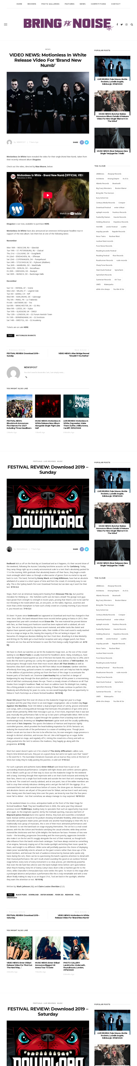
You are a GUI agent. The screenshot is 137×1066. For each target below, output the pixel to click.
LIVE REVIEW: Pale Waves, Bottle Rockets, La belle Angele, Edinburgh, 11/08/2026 (112, 81)
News (82, 4)
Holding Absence (103, 222)
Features (69, 4)
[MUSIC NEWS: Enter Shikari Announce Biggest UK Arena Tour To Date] (48, 947)
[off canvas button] (5, 24)
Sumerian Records (103, 279)
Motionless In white (26, 335)
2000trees (100, 174)
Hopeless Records (120, 222)
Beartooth (117, 183)
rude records (122, 260)
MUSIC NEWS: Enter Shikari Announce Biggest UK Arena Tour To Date (47, 965)
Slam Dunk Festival (103, 270)
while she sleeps (103, 289)
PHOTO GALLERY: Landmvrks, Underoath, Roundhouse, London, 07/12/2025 (74, 966)
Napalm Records (118, 231)
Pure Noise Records (104, 246)
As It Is (125, 178)
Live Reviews (50, 461)
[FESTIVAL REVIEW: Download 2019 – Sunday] (48, 509)
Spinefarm (119, 270)
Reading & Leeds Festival (106, 251)
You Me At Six (118, 289)
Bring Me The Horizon (105, 193)
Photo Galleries (50, 4)
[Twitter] (121, 24)
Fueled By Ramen (103, 217)
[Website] (26, 377)
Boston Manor (121, 188)
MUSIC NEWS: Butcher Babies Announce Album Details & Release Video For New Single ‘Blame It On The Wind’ (112, 117)
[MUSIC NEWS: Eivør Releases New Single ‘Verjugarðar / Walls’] (112, 140)
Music (60, 461)
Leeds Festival (111, 226)
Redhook (69, 895)
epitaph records (102, 212)
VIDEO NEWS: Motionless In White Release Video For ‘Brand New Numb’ (72, 916)
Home (19, 4)
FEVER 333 (59, 895)
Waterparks (108, 284)
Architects (100, 178)
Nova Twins (101, 236)
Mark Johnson (22, 549)
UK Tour (118, 279)
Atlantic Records (102, 183)
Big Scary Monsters (104, 188)
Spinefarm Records (104, 275)
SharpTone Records (104, 265)
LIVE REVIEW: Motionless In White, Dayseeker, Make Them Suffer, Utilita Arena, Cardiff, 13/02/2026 (75, 424)
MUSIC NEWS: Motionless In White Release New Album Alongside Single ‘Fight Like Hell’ (47, 424)
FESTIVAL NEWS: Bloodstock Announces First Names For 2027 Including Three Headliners (19, 424)
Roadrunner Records (104, 260)
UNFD (98, 284)
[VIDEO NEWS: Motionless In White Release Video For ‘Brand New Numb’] (48, 102)
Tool (77, 895)
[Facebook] (117, 24)
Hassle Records (120, 217)
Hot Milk (99, 226)
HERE (46, 224)
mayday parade (102, 231)
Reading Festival (102, 255)
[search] (131, 24)
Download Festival (103, 207)
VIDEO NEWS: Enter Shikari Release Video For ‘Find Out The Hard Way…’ (19, 965)
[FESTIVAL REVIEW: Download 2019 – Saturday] (48, 1051)
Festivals (37, 461)
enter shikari (119, 207)
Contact (116, 4)
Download (34, 895)
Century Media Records (105, 202)
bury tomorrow (102, 198)
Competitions (98, 4)
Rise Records (118, 255)
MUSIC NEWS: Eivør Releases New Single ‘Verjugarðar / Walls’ (112, 152)
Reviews (32, 4)
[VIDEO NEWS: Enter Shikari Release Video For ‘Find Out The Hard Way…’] (19, 947)
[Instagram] (126, 24)
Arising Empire (113, 178)
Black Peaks (21, 895)
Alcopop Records (114, 174)
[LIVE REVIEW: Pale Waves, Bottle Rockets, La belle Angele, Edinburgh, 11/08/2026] (112, 68)
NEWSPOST (21, 142)
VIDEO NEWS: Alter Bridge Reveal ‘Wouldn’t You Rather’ (73, 354)
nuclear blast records (104, 241)
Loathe (123, 226)
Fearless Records (119, 212)
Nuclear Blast (114, 236)
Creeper (122, 202)
